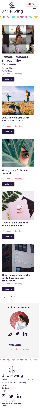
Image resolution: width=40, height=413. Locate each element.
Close (20, 206)
